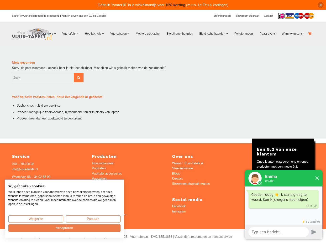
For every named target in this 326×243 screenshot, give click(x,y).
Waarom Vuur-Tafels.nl (188, 163)
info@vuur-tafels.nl (25, 169)
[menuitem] (222, 15)
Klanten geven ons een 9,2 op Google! (84, 15)
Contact (268, 15)
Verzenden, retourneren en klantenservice (203, 236)
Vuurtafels (99, 168)
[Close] (321, 5)
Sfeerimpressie (222, 15)
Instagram (179, 211)
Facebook (179, 206)
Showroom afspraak (247, 15)
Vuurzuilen (99, 178)
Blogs (176, 173)
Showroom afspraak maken (191, 184)
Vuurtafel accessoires (107, 173)
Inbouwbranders (103, 163)
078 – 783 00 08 (23, 164)
